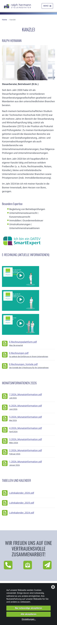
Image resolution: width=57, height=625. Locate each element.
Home (4, 20)
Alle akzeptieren (28, 614)
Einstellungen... (29, 619)
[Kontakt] (28, 565)
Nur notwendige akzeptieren (28, 608)
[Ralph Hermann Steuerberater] (17, 6)
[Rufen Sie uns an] (9, 565)
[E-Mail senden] (48, 565)
